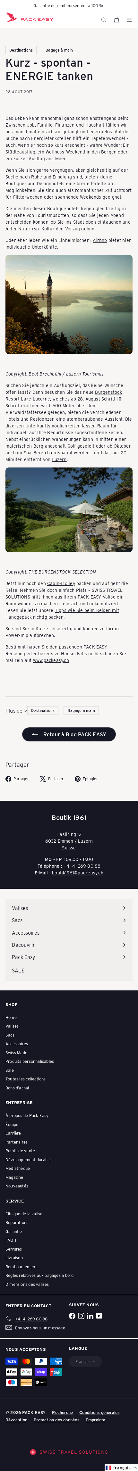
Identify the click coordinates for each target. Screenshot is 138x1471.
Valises (12, 1026)
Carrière (13, 1133)
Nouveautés (16, 1185)
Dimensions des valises (27, 1284)
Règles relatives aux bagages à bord (39, 1275)
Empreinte (96, 1419)
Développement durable (28, 1159)
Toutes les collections (25, 1078)
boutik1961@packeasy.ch (77, 873)
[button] (121, 1467)
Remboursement (21, 1266)
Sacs (9, 1034)
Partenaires (16, 1142)
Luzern (59, 459)
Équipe (11, 1124)
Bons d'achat (17, 1087)
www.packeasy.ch (51, 660)
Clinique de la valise (23, 1213)
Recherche (62, 1412)
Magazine (14, 1177)
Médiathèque (17, 1168)
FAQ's (10, 1240)
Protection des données (56, 1419)
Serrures (13, 1249)
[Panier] (116, 20)
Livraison (14, 1257)
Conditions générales (99, 1412)
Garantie (13, 1231)
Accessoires (16, 1043)
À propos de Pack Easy (26, 1115)
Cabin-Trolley (61, 583)
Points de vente (20, 1150)
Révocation (16, 1419)
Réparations (16, 1222)
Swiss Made (16, 1052)
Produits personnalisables (29, 1061)
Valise (109, 597)
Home (11, 1017)
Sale (9, 1070)
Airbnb (100, 240)
